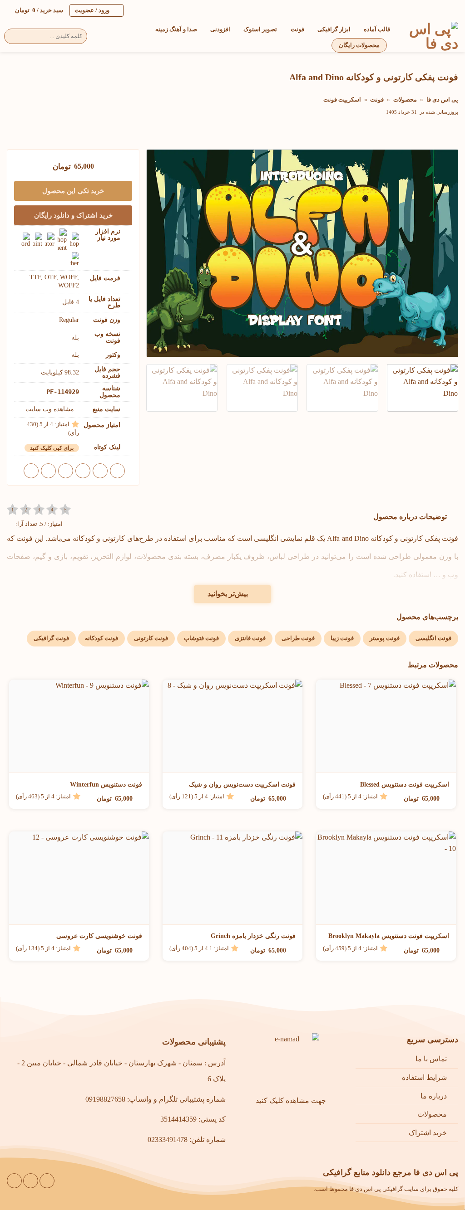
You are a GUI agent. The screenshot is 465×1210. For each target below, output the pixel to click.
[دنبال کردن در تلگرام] (14, 1180)
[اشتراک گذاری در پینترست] (65, 470)
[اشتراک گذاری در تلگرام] (31, 470)
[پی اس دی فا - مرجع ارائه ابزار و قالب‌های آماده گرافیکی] (431, 36)
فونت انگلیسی (433, 638)
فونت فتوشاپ (201, 638)
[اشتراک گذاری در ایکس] (100, 470)
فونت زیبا (342, 638)
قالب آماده (377, 29)
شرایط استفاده (424, 1077)
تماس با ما (431, 1059)
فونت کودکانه (101, 638)
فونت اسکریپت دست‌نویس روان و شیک (242, 784)
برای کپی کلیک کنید (52, 448)
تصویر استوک (260, 29)
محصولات (405, 99)
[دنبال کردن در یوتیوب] (30, 1180)
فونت (297, 29)
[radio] (12, 510)
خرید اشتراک (428, 1133)
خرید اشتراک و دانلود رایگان (73, 215)
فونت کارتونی (151, 638)
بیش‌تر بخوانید (228, 594)
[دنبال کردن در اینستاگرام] (47, 1180)
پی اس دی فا (442, 99)
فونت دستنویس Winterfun (106, 784)
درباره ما (433, 1096)
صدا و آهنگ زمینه (176, 29)
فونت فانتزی (250, 638)
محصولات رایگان (359, 45)
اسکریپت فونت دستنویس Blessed (404, 784)
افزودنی (220, 29)
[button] (35, 10)
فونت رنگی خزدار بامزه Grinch (253, 936)
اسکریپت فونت (342, 99)
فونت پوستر (385, 638)
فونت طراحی (298, 638)
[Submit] (14, 36)
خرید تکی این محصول (73, 190)
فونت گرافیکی (51, 638)
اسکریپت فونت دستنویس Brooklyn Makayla (388, 936)
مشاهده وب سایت (49, 409)
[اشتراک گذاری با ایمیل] (82, 470)
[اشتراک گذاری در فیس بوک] (117, 470)
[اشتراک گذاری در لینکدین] (48, 470)
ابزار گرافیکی (334, 29)
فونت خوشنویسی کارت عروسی (99, 936)
